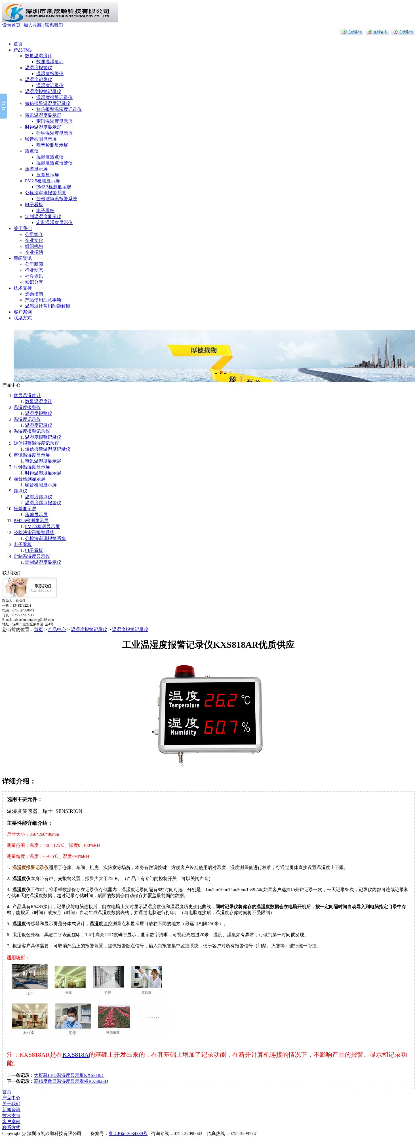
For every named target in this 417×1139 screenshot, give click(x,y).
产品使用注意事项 (43, 300)
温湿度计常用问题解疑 (47, 305)
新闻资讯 (23, 258)
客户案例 (23, 311)
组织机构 (34, 246)
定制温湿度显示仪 (43, 216)
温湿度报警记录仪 (43, 91)
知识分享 (34, 282)
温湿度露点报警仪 (54, 163)
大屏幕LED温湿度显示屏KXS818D (69, 1075)
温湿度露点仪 (50, 157)
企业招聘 (34, 252)
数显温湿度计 (38, 55)
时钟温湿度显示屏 (43, 127)
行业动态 (34, 270)
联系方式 (23, 317)
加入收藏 (33, 25)
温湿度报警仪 (38, 67)
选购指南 (34, 294)
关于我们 (23, 228)
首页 (18, 43)
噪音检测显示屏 (41, 139)
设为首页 (11, 25)
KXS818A (75, 1054)
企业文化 (34, 240)
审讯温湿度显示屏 (43, 115)
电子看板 (34, 204)
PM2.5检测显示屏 (42, 180)
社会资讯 (34, 276)
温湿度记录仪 (38, 79)
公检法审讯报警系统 (45, 192)
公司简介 (34, 234)
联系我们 (54, 25)
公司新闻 (34, 264)
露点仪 (32, 151)
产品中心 (23, 49)
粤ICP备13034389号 (128, 1133)
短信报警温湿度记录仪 (47, 103)
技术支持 (23, 288)
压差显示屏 (36, 168)
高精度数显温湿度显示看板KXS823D (71, 1081)
